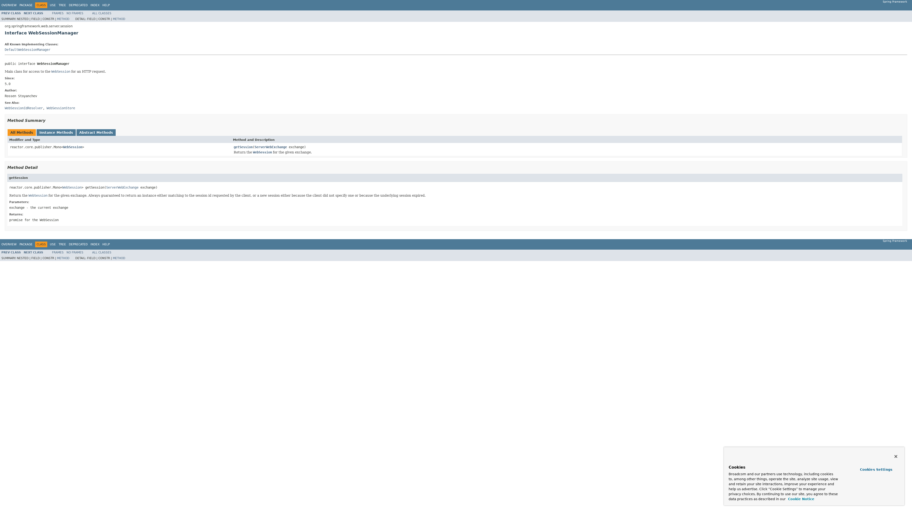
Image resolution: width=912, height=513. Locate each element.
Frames (58, 13)
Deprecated (78, 5)
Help (106, 5)
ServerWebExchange (271, 147)
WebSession (72, 147)
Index (95, 5)
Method (63, 19)
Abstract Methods (96, 132)
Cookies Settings (876, 469)
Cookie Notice (800, 499)
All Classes (101, 13)
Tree (62, 5)
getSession (243, 147)
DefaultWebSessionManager (27, 50)
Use (53, 5)
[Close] (896, 456)
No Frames (74, 13)
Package (26, 5)
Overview (9, 5)
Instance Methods (56, 132)
